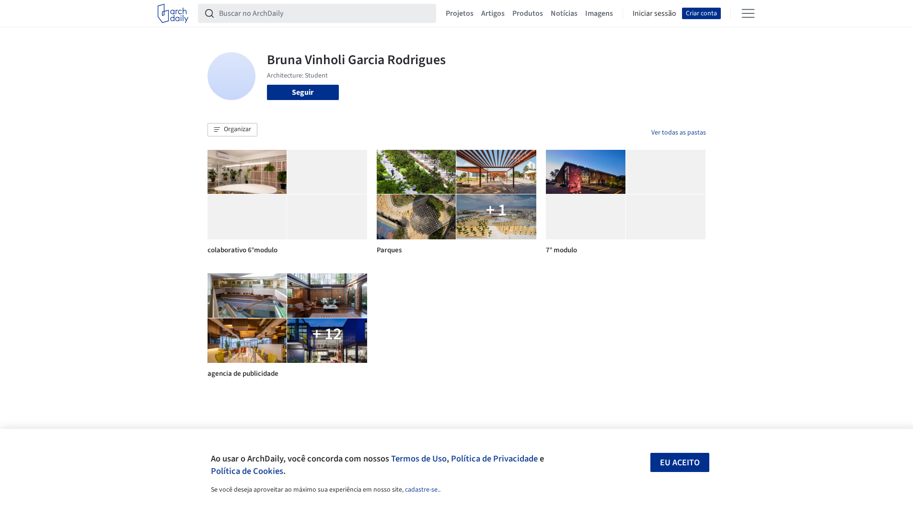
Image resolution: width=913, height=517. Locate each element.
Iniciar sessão (654, 13)
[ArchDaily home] (173, 13)
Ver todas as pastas (678, 132)
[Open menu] (748, 13)
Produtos (527, 13)
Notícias (564, 13)
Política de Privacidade (494, 458)
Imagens (599, 13)
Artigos (493, 13)
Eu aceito (680, 463)
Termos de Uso (419, 458)
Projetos (460, 13)
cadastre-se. (422, 490)
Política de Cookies (247, 471)
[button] (232, 129)
